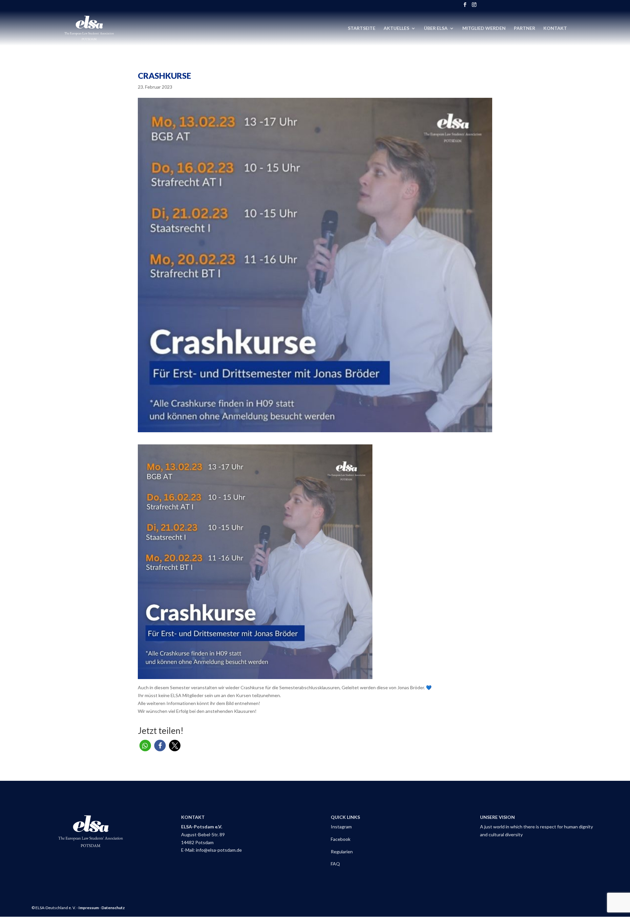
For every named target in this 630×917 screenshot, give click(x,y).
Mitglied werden (484, 28)
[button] (145, 745)
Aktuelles (396, 28)
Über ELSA (436, 28)
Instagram (341, 826)
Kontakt (555, 28)
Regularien (342, 851)
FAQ (335, 863)
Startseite (361, 28)
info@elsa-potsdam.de (219, 850)
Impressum (88, 907)
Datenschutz (113, 907)
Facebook (340, 839)
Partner (524, 28)
